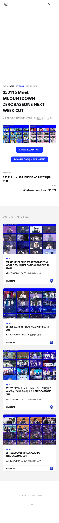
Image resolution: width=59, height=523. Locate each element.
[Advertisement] (29, 40)
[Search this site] (49, 4)
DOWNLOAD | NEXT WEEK (29, 159)
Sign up (29, 504)
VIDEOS (20, 86)
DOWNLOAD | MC (29, 149)
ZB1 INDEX (9, 86)
